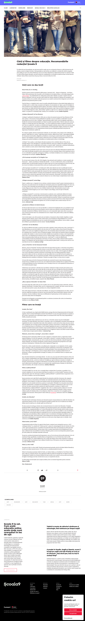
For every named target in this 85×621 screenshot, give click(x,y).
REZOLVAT (30, 7)
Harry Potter (26, 95)
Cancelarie (21, 7)
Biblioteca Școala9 (53, 7)
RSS (57, 589)
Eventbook (53, 392)
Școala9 (42, 486)
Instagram (59, 586)
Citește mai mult (10, 570)
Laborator (13, 7)
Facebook (58, 584)
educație (9, 504)
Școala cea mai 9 (40, 7)
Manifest (45, 584)
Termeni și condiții (74, 584)
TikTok (58, 588)
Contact (45, 588)
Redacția (45, 586)
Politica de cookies (74, 586)
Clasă (6, 7)
